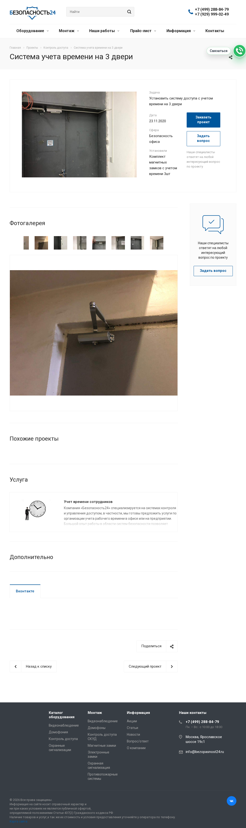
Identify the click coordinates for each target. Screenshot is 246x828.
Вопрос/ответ (138, 741)
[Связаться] (239, 50)
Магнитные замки (102, 745)
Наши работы (102, 31)
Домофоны (96, 728)
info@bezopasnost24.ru (205, 752)
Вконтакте (25, 591)
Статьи (132, 728)
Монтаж (67, 31)
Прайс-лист (141, 31)
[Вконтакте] (231, 801)
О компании (136, 748)
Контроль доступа (63, 739)
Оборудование (30, 31)
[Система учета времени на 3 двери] (79, 134)
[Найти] (128, 12)
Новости (133, 734)
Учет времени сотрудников (88, 502)
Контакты (214, 31)
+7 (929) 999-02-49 (212, 14)
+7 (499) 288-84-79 (212, 9)
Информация (179, 31)
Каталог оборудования (61, 715)
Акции (132, 721)
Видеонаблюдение (64, 725)
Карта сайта (18, 821)
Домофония (58, 732)
